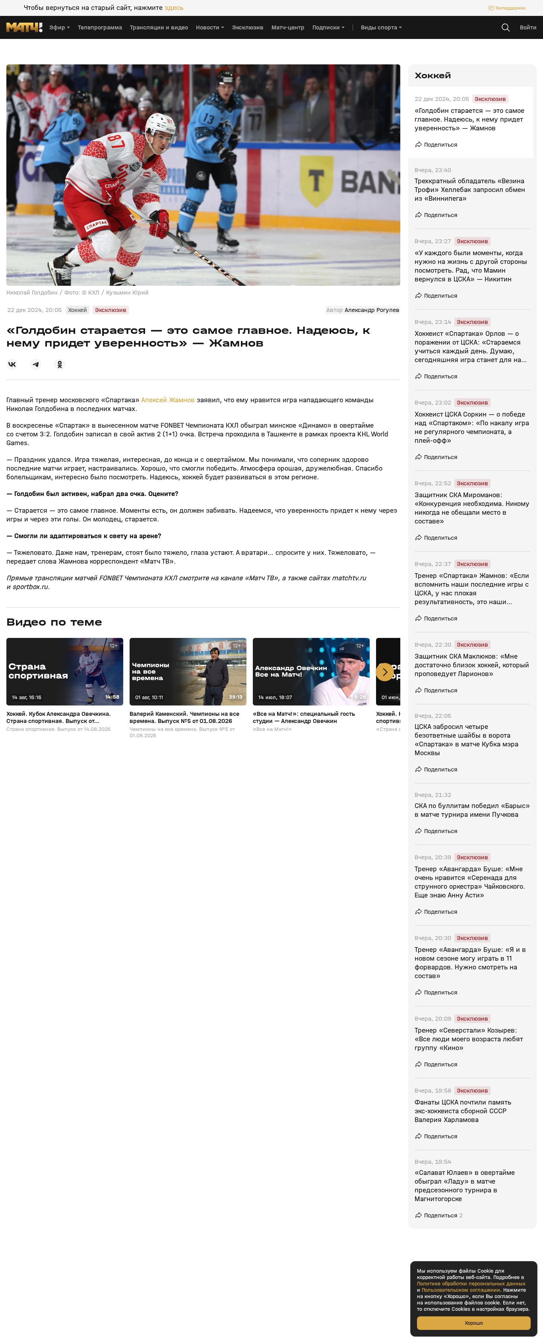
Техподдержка (510, 8)
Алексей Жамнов (168, 400)
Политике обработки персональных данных (471, 1284)
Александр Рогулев (372, 310)
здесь (174, 8)
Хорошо (474, 1323)
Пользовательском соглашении (461, 1290)
